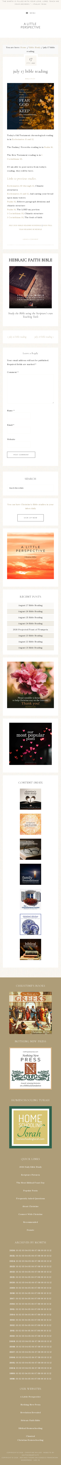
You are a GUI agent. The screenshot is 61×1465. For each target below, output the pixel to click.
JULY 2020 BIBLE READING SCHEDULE (25, 225)
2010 (12, 1336)
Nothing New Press (31, 1404)
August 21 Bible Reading (30, 647)
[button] (30, 1013)
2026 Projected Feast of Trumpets (30, 629)
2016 (12, 1304)
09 (42, 1255)
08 (39, 1250)
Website (11, 439)
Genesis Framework (48, 1457)
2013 (12, 1320)
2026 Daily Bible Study (30, 1167)
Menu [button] (33, 13)
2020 (12, 1282)
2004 (12, 1368)
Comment (13, 372)
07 (36, 1250)
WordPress (26, 1460)
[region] (30, 1013)
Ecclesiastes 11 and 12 (22, 139)
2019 (12, 1288)
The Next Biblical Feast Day (30, 1182)
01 (17, 1250)
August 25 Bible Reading (30, 617)
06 (32, 1250)
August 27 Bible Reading (30, 605)
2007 (12, 1352)
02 (20, 1250)
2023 (12, 1266)
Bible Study (30, 79)
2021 (12, 1277)
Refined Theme (27, 1457)
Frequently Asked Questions (30, 1198)
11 (48, 1255)
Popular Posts (30, 1190)
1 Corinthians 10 (15, 213)
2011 (12, 1330)
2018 (12, 1293)
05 (29, 1250)
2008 (12, 1346)
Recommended (30, 1222)
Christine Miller (33, 1452)
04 (26, 1250)
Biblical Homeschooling (30, 1428)
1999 (12, 1373)
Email (10, 425)
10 (45, 1255)
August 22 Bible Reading (30, 641)
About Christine (30, 1206)
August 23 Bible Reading (30, 635)
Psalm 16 (48, 147)
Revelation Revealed (30, 1412)
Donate (30, 1230)
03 (23, 1250)
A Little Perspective (30, 25)
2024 (12, 1261)
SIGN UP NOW (30, 518)
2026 (12, 1250)
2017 (12, 1298)
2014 (12, 1314)
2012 (12, 1325)
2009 (12, 1341)
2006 (12, 1357)
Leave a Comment (30, 239)
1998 (12, 1378)
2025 (12, 1255)
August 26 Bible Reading (30, 611)
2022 (12, 1272)
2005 (12, 1362)
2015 (12, 1309)
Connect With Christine (30, 1214)
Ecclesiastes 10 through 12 (20, 186)
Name (10, 410)
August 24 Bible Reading (30, 623)
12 (50, 1255)
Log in (37, 1460)
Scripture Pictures (30, 1175)
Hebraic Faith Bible (30, 1420)
